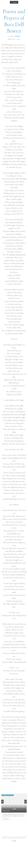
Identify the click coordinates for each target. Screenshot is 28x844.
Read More (6, 818)
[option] (14, 807)
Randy (17, 36)
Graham (3, 795)
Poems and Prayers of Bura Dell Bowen (14, 21)
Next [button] (25, 801)
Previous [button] (2, 801)
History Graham (10, 795)
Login (14, 840)
